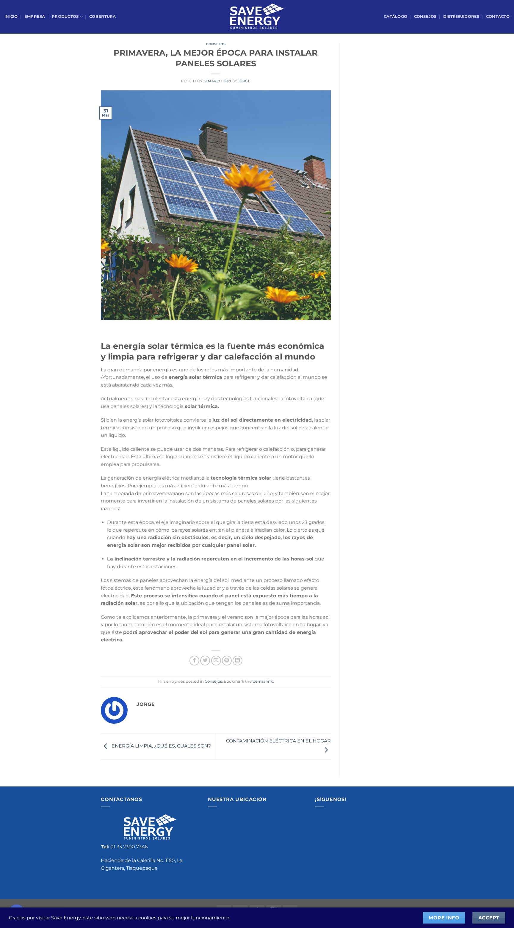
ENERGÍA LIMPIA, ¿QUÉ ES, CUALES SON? (160, 746)
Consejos (425, 16)
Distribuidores (461, 16)
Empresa (34, 16)
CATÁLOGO (395, 16)
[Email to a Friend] (216, 660)
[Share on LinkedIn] (237, 660)
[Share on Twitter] (205, 660)
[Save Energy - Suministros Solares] (257, 17)
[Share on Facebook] (194, 660)
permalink (263, 681)
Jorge (244, 81)
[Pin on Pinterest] (227, 660)
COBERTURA (102, 16)
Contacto (498, 16)
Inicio (11, 16)
